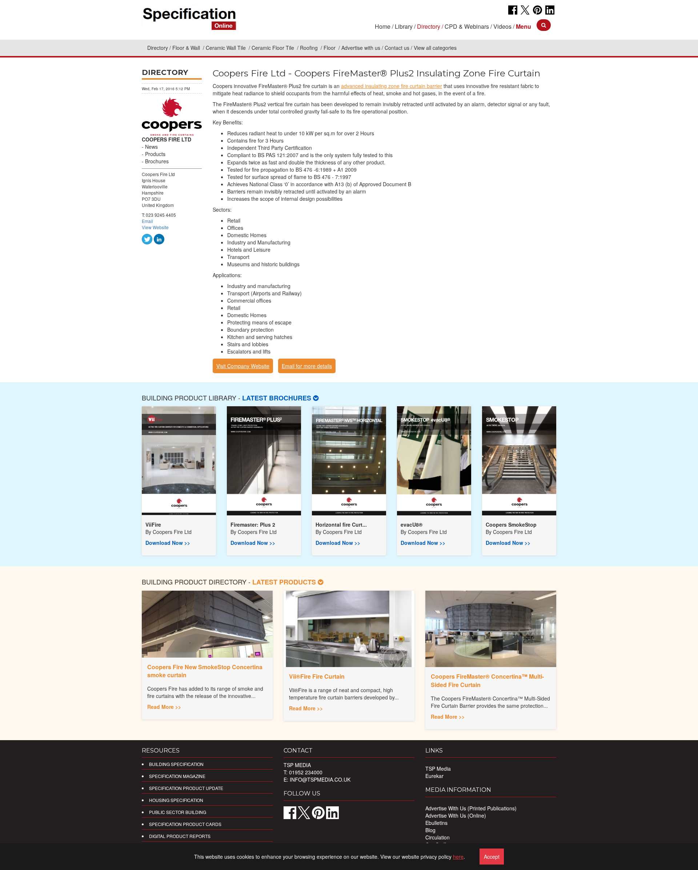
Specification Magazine (177, 776)
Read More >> (164, 706)
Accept (492, 856)
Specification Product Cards (185, 824)
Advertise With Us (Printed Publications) (471, 808)
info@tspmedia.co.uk (320, 779)
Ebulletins (436, 822)
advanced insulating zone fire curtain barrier (391, 85)
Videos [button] (502, 26)
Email (147, 221)
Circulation (437, 837)
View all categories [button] (435, 47)
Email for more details (307, 366)
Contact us (397, 47)
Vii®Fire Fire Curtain (317, 676)
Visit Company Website (242, 366)
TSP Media (438, 768)
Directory (157, 47)
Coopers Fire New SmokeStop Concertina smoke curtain (204, 671)
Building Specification (176, 764)
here (458, 856)
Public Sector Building (177, 812)
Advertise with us (360, 47)
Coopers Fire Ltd (172, 531)
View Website (155, 227)
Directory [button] (428, 26)
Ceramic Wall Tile (226, 47)
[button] (523, 26)
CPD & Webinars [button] (467, 26)
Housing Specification (176, 800)
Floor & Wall (186, 47)
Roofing (309, 47)
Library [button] (404, 26)
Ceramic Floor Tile (274, 47)
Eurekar (434, 775)
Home (382, 26)
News (151, 146)
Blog (430, 830)
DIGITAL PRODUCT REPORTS (179, 836)
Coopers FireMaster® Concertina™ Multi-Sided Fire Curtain (487, 680)
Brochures (157, 161)
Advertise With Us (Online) (455, 815)
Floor (330, 47)
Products (155, 153)
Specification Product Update (186, 788)
